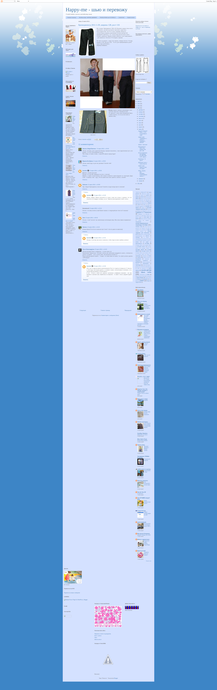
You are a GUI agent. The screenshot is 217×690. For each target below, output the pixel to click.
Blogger (116, 678)
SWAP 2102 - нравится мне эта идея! (142, 167)
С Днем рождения (146, 262)
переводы (138, 255)
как (145, 226)
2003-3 (137, 195)
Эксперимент (142, 274)
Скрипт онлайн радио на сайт (147, 513)
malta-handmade (141, 522)
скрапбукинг (146, 263)
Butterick (149, 276)
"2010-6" (137, 192)
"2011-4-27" (143, 192)
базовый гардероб (139, 206)
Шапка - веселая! (142, 144)
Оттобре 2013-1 (145, 251)
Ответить (84, 156)
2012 (138, 108)
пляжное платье (146, 257)
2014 (138, 103)
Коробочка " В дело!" (142, 159)
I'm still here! (140, 493)
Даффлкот (140, 214)
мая (140, 125)
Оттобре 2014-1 (140, 254)
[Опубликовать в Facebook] (100, 139)
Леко (148, 229)
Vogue (148, 280)
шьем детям (146, 270)
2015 (138, 101)
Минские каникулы (142, 480)
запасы (139, 220)
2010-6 (142, 196)
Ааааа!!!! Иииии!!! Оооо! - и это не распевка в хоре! (142, 133)
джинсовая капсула (145, 215)
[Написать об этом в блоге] (97, 139)
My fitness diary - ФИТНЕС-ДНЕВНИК (88, 17)
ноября (141, 112)
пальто (148, 254)
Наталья (84, 227)
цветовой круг (148, 266)
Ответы (86, 192)
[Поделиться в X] (98, 139)
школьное (144, 268)
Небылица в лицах (142, 399)
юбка (148, 274)
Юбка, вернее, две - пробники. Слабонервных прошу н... (142, 173)
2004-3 (147, 195)
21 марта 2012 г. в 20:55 (96, 170)
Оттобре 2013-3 (139, 252)
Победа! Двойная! (74, 118)
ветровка (149, 209)
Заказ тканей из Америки (146, 218)
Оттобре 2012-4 (140, 249)
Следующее (83, 310)
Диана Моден (139, 217)
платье (139, 257)
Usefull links (121, 17)
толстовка (138, 265)
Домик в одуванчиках (143, 539)
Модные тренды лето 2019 (143, 535)
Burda (137, 276)
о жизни (146, 237)
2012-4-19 (138, 203)
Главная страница (71, 17)
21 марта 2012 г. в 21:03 (100, 195)
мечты (137, 234)
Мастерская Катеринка (143, 533)
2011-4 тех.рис (144, 198)
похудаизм (138, 258)
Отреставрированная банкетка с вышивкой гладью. (147, 369)
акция (148, 204)
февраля (141, 178)
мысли (147, 235)
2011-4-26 (148, 200)
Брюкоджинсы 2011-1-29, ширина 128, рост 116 (142, 148)
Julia (83, 217)
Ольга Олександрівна (88, 249)
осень (137, 241)
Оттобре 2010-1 (141, 246)
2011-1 (137, 198)
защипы (147, 220)
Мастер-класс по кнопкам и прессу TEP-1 (147, 525)
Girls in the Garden (142, 410)
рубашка (138, 262)
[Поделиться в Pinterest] (102, 139)
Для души (146, 217)
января (141, 181)
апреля (141, 127)
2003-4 (142, 195)
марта (140, 129)
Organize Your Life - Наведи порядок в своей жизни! (142, 390)
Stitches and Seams (142, 422)
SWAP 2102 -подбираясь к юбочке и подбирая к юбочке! (142, 140)
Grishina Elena (141, 353)
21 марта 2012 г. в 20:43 (103, 148)
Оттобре (147, 243)
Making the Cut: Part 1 (142, 434)
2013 (138, 105)
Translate (147, 94)
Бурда (143, 207)
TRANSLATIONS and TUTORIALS (108, 17)
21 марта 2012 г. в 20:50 (99, 161)
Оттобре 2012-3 (145, 248)
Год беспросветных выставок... (147, 483)
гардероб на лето (146, 210)
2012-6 (149, 203)
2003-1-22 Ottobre (146, 193)
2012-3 (148, 201)
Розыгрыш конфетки (142, 260)
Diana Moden (140, 277)
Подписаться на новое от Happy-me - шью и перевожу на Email (143, 27)
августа (141, 118)
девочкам (147, 214)
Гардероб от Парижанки (143, 212)
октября (141, 114)
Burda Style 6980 (143, 276)
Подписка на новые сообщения (72, 592)
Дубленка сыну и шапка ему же (142, 163)
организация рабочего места (143, 240)
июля (140, 120)
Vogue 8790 (138, 282)
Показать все (148, 560)
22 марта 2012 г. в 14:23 (93, 227)
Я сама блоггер (141, 510)
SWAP (142, 280)
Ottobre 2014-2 (148, 277)
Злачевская (138, 221)
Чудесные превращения (144, 365)
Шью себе (146, 272)
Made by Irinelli (141, 550)
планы (149, 255)
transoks (84, 170)
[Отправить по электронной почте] (95, 139)
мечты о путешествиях (145, 234)
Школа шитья (98, 639)
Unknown (84, 184)
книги (148, 228)
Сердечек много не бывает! (146, 554)
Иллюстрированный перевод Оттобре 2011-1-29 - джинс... (142, 155)
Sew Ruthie (140, 290)
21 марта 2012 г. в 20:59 (94, 184)
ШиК (138, 268)
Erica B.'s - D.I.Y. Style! (143, 376)
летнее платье (139, 231)
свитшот (137, 263)
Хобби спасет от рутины (144, 469)
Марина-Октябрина (87, 161)
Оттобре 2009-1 (147, 245)
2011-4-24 (141, 200)
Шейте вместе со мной (143, 314)
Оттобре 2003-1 (139, 245)
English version (131, 17)
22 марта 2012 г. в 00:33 (92, 217)
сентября (141, 116)
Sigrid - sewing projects (143, 342)
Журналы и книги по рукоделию (103, 633)
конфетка (137, 229)
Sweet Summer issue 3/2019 (147, 502)
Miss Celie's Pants (142, 439)
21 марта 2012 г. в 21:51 (96, 208)
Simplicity (145, 279)
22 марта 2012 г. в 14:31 (100, 237)
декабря (141, 110)
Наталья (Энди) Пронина (89, 148)
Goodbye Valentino (142, 433)
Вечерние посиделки (143, 329)
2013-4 (139, 204)
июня (140, 122)
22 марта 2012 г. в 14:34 (100, 266)
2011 (138, 183)
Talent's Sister (141, 445)
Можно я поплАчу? (74, 192)
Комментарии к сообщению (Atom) (110, 315)
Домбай (146, 400)
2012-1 (143, 201)
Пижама (144, 255)
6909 (144, 204)
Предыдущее (128, 310)
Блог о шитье (98, 635)
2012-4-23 (144, 203)
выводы (138, 210)
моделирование (139, 235)
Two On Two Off (141, 492)
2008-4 (137, 196)
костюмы (143, 229)
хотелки (142, 266)
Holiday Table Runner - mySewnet (147, 413)
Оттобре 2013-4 (147, 252)
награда (138, 237)
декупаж (137, 215)
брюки (137, 207)
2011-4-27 (138, 201)
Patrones (139, 279)
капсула (143, 228)
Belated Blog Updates (142, 440)
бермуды (147, 206)
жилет (137, 218)
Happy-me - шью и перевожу (96, 9)
